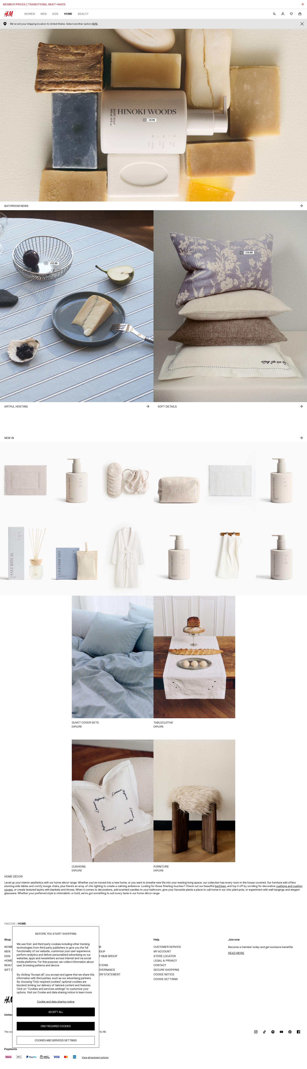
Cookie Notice (164, 974)
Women (29, 13)
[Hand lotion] (281, 480)
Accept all (56, 1011)
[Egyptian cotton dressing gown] (128, 557)
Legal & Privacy (165, 960)
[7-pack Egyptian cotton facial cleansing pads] (128, 480)
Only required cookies (56, 1026)
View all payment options (95, 1057)
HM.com (9, 923)
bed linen (220, 886)
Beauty (83, 13)
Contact (160, 965)
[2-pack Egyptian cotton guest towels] (230, 557)
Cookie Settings (166, 979)
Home (68, 13)
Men (44, 13)
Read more (236, 953)
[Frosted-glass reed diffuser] (25, 557)
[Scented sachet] (76, 557)
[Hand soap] (76, 480)
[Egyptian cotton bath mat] (25, 480)
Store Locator (165, 956)
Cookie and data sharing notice (55, 1001)
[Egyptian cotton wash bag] (179, 480)
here (95, 24)
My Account (162, 951)
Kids (55, 13)
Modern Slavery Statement (99, 974)
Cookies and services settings (56, 1040)
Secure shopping (166, 969)
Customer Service (167, 946)
